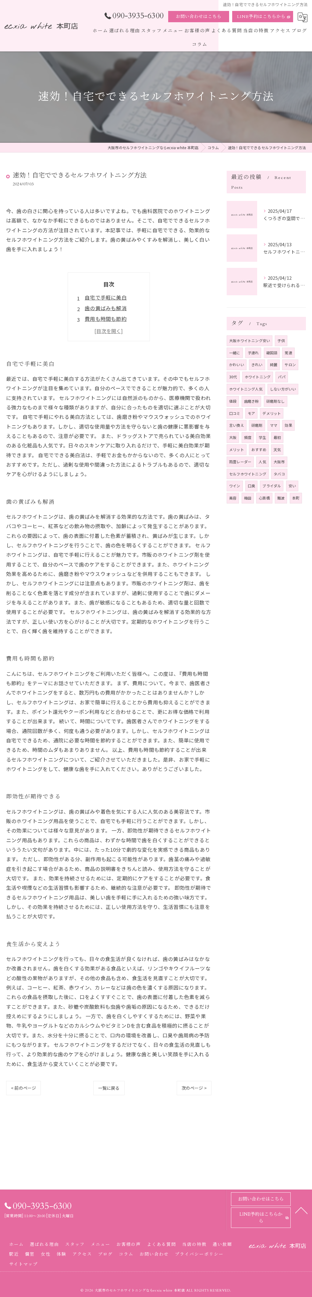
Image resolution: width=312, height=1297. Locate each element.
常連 (288, 352)
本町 (296, 497)
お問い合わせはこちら (199, 16)
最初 (277, 437)
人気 (262, 461)
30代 (233, 376)
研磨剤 (257, 425)
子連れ (253, 352)
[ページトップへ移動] (301, 1210)
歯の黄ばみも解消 (106, 308)
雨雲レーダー (240, 461)
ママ (273, 425)
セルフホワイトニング (247, 473)
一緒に (234, 352)
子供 (281, 340)
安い (292, 485)
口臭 (251, 485)
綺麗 (273, 364)
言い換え (236, 425)
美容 (232, 497)
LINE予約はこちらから (261, 16)
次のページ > (194, 1088)
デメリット (271, 413)
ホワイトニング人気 (246, 388)
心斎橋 (264, 497)
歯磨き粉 (251, 401)
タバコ (279, 473)
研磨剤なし (275, 401)
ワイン (234, 485)
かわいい (236, 364)
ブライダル (271, 485)
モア (251, 413)
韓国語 (272, 352)
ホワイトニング (258, 376)
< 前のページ (23, 1088)
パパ (281, 376)
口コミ (234, 413)
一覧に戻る (109, 1088)
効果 (288, 425)
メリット (236, 449)
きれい (257, 364)
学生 (262, 437)
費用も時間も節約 (106, 318)
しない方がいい (283, 388)
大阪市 (279, 461)
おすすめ (258, 449)
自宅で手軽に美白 (106, 297)
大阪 (232, 437)
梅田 (247, 497)
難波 (281, 497)
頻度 (247, 437)
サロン (290, 364)
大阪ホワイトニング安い (249, 340)
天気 (277, 449)
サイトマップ (23, 1264)
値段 (232, 401)
